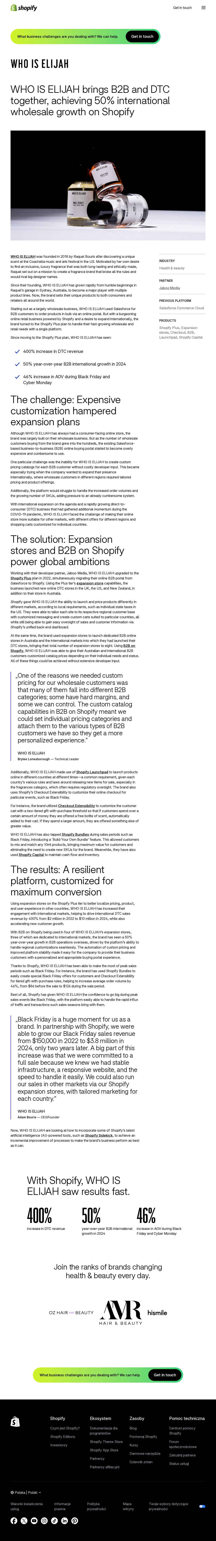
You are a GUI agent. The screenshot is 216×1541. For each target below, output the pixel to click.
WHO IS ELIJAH (23, 256)
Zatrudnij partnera (182, 1455)
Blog (133, 1428)
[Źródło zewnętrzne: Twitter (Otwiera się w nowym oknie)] (24, 1520)
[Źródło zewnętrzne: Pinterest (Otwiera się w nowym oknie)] (74, 1520)
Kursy (134, 1445)
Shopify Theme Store (106, 1442)
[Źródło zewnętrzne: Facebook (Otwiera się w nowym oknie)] (14, 1520)
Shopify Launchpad (92, 772)
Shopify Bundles (75, 834)
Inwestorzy (59, 1445)
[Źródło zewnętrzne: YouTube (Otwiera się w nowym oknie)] (34, 1520)
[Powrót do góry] (15, 1421)
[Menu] (203, 8)
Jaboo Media (169, 288)
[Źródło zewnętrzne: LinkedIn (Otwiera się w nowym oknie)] (64, 1520)
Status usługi (179, 1463)
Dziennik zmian (141, 1462)
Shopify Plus (21, 578)
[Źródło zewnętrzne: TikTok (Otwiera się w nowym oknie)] (54, 1520)
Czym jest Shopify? (65, 1428)
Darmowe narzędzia (145, 1453)
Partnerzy (97, 1458)
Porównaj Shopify (143, 1436)
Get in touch (182, 7)
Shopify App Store (104, 1450)
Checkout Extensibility (76, 806)
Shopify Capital (31, 855)
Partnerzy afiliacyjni (104, 1467)
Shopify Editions (62, 1436)
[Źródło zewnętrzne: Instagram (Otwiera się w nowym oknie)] (44, 1520)
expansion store (90, 583)
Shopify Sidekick (99, 1135)
